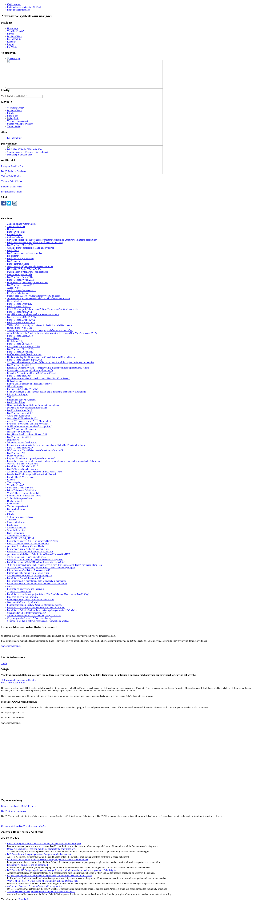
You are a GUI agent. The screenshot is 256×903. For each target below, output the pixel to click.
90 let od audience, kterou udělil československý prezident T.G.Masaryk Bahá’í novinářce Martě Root (54, 565)
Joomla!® (23, 899)
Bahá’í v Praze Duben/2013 (20, 351)
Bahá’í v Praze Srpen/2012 (19, 303)
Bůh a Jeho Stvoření (16, 509)
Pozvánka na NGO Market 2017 (22, 466)
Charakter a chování (16, 527)
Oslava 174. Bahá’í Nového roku (22, 463)
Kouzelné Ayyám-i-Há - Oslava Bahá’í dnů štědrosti (31, 373)
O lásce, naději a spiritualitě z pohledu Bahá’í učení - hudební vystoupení (41, 567)
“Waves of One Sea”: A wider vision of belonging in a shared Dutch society (42, 881)
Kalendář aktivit (14, 39)
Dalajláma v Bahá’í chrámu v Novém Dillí (27, 434)
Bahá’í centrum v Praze (18, 264)
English (10, 44)
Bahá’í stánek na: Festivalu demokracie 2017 (28, 543)
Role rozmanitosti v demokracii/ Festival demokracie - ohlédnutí (37, 583)
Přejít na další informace (18, 9)
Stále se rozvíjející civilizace (20, 123)
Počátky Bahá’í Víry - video (20, 477)
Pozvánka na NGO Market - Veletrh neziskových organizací (35, 559)
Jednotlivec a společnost (18, 535)
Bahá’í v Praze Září (16, 453)
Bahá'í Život (13, 250)
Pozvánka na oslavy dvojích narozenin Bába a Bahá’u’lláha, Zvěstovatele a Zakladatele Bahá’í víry (53, 461)
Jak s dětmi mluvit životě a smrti (22, 442)
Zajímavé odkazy (15, 237)
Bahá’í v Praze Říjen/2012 (19, 311)
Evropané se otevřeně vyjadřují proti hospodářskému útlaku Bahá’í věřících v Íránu (46, 445)
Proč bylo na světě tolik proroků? (22, 597)
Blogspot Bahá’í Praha (11, 191)
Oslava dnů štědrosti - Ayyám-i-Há (23, 602)
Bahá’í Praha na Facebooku (14, 171)
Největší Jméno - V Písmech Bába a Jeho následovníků (33, 314)
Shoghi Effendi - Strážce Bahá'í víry (24, 495)
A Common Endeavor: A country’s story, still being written (34, 886)
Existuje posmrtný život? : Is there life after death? (30, 599)
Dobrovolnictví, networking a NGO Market (27, 282)
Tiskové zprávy (14, 482)
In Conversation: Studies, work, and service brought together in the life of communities (47, 859)
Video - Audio (13, 126)
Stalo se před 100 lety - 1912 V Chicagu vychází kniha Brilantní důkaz (40, 330)
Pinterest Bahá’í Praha (11, 186)
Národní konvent (15, 386)
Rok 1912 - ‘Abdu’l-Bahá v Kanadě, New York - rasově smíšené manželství (42, 309)
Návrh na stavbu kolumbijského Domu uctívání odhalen (33, 405)
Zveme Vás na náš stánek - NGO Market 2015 (29, 421)
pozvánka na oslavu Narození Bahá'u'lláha (27, 407)
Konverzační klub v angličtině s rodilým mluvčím (30, 370)
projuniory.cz (13, 439)
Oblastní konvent (15, 381)
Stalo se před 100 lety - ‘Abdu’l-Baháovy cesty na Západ (33, 295)
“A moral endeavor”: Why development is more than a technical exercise (41, 891)
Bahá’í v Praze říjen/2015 (19, 437)
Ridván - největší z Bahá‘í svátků (22, 389)
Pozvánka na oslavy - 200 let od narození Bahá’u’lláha (32, 541)
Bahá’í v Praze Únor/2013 (19, 343)
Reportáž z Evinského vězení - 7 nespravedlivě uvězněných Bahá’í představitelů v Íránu (48, 367)
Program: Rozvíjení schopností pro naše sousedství (31, 458)
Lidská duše (12, 525)
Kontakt (11, 479)
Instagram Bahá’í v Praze (13, 166)
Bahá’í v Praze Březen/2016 (20, 447)
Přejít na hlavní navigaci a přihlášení (24, 7)
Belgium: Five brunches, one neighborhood (27, 865)
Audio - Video (14, 287)
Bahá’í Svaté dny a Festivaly (20, 258)
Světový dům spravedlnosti (19, 498)
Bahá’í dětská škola (16, 402)
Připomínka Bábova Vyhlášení (21, 399)
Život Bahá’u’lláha (16, 226)
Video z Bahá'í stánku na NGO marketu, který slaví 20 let (34, 615)
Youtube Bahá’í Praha (11, 181)
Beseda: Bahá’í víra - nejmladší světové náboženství (31, 474)
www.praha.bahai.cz (10, 646)
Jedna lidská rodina (16, 530)
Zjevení (10, 511)
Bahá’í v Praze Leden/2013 (20, 335)
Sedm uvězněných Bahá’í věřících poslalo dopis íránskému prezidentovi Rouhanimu (46, 391)
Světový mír (13, 118)
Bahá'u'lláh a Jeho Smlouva (20, 487)
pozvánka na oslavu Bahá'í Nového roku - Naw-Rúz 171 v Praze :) (38, 378)
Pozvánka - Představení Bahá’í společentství (27, 423)
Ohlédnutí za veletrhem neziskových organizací (29, 426)
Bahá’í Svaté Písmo (16, 232)
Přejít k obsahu (14, 4)
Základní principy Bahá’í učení (21, 224)
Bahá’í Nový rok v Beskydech (21, 429)
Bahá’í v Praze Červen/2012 (20, 285)
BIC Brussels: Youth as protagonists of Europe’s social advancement (39, 854)
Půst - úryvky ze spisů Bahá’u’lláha (23, 346)
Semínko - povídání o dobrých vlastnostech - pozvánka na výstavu (38, 621)
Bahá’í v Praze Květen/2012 (20, 279)
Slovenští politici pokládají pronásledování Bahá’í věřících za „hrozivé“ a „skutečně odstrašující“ (52, 240)
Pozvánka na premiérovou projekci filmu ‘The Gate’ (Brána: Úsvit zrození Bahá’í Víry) (48, 594)
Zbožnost (11, 519)
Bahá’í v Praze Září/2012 (19, 306)
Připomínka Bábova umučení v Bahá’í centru (28, 573)
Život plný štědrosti (16, 522)
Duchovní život (14, 36)
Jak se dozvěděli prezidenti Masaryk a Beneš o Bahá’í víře (34, 471)
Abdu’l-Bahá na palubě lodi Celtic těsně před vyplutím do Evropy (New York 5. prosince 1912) (52, 333)
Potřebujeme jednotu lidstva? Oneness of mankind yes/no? (34, 605)
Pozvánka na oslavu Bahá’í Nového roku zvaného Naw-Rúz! (36, 562)
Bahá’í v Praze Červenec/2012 (21, 290)
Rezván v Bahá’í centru (18, 293)
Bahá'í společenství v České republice (24, 253)
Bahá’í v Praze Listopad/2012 (21, 319)
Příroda (10, 33)
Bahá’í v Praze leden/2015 (19, 410)
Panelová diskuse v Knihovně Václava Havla (28, 549)
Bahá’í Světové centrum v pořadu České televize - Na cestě (35, 242)
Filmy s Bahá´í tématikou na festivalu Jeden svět (29, 383)
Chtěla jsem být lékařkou (18, 415)
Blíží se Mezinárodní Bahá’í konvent (24, 354)
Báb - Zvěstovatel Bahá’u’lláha (21, 317)
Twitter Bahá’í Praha (11, 176)
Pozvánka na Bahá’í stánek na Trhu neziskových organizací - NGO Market (42, 610)
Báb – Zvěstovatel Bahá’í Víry (21, 490)
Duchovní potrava (15, 455)
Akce (9, 586)
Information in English (17, 394)
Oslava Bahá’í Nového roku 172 (22, 418)
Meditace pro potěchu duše (19, 154)
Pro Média (12, 47)
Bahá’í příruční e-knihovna (13, 811)
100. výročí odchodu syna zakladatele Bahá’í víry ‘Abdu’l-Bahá (18, 681)
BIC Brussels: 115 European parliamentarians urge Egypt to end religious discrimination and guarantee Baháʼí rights (61, 870)
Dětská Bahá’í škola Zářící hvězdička (24, 149)
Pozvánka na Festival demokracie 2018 (25, 578)
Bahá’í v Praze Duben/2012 (20, 277)
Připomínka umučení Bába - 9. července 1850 (28, 570)
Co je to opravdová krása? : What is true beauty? (29, 618)
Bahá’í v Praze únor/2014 (19, 375)
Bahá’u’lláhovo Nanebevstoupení (23, 469)
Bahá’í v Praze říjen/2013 (19, 365)
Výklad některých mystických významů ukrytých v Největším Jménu (39, 325)
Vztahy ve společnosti (17, 121)
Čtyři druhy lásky (15, 341)
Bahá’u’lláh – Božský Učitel (20, 538)
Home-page (12, 28)
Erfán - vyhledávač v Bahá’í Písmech (18, 806)
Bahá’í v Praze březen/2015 (20, 413)
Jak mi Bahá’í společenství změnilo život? (26, 557)
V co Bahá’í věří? (15, 31)
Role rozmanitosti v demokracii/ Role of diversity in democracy (36, 581)
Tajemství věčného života (19, 591)
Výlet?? (10, 397)
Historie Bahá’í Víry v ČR (19, 327)
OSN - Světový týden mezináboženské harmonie (30, 266)
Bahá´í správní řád (15, 533)
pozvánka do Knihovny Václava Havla (25, 546)
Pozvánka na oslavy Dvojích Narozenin (25, 589)
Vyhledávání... (8, 96)
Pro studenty (13, 256)
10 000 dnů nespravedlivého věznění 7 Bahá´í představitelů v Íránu (38, 298)
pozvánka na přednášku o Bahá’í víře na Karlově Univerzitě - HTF (38, 554)
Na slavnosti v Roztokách (19, 431)
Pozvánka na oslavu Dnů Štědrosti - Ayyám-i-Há (30, 551)
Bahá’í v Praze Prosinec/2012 (21, 322)
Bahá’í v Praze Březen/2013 (20, 349)
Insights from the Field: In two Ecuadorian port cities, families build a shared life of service (49, 875)
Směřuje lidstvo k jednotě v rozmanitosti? (26, 613)
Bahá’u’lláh (12, 115)
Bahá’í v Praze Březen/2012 (20, 245)
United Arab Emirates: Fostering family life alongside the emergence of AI (41, 849)
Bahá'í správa (13, 261)
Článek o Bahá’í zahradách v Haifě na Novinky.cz (30, 248)
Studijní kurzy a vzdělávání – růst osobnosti (27, 152)
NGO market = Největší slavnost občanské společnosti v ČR (35, 450)
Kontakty (11, 41)
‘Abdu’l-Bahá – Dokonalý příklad (23, 493)
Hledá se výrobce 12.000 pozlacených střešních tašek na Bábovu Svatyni (41, 357)
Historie (11, 229)
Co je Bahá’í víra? (15, 301)
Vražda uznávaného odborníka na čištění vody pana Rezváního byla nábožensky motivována (50, 362)
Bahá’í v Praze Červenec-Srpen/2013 (24, 359)
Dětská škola (13, 338)
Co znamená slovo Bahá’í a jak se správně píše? (29, 575)
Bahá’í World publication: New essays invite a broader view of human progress (44, 843)
